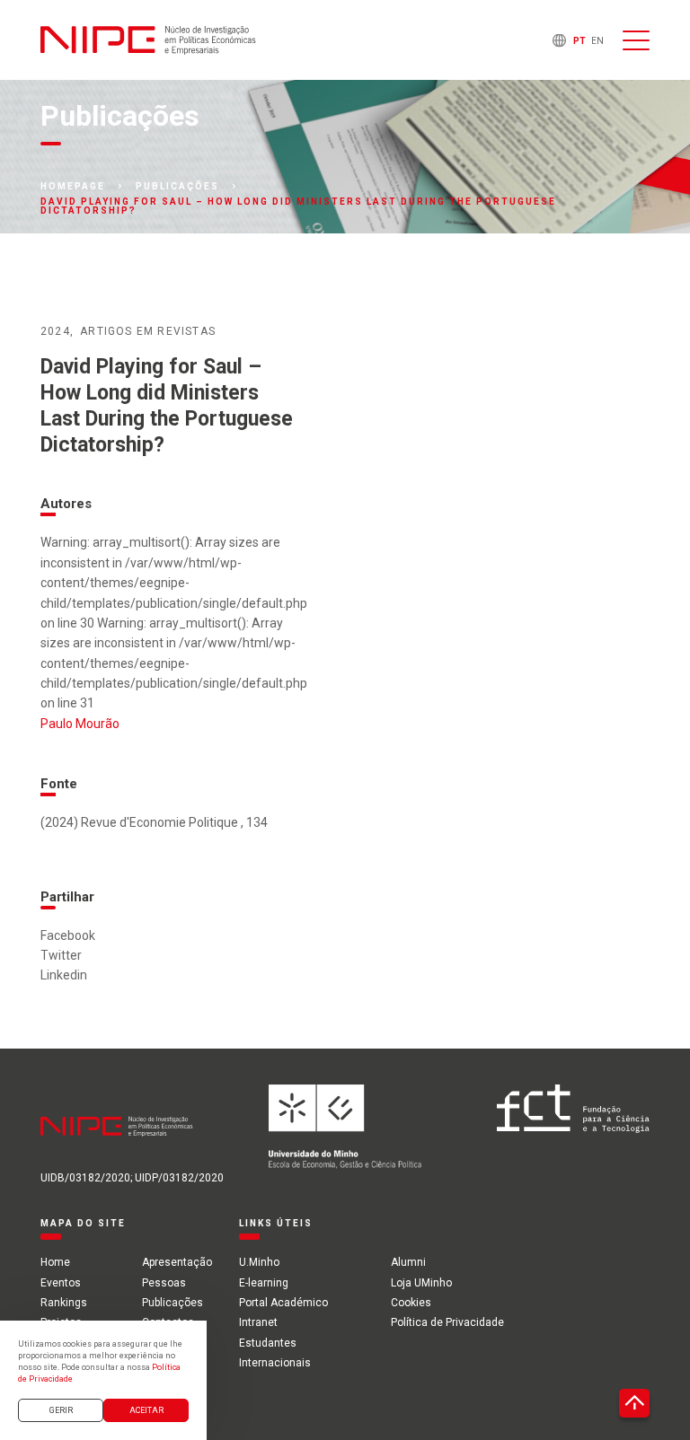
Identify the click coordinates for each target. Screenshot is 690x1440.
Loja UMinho (421, 1283)
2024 (55, 331)
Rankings (63, 1302)
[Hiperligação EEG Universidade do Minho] (345, 1126)
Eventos (60, 1283)
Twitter (61, 955)
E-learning (263, 1283)
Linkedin (63, 975)
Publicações (177, 186)
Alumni (408, 1262)
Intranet (258, 1322)
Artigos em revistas (148, 331)
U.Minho (259, 1262)
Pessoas (164, 1283)
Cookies (411, 1302)
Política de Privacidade (447, 1322)
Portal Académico (283, 1302)
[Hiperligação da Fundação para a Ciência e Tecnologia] (573, 1126)
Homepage (72, 186)
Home (55, 1262)
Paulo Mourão (79, 723)
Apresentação (177, 1262)
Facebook (67, 935)
